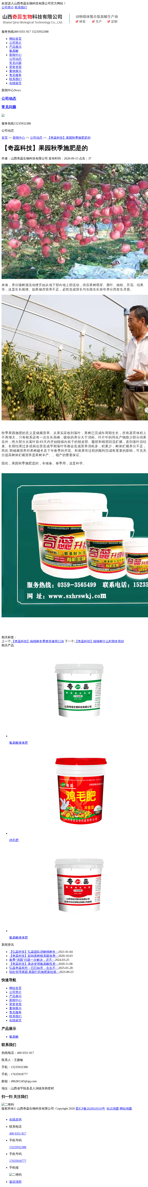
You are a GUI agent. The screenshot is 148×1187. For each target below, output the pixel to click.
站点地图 (113, 1108)
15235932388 (17, 1147)
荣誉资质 (15, 67)
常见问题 (15, 63)
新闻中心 (15, 54)
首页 (5, 137)
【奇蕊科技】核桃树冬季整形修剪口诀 (38, 641)
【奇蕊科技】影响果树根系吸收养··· (33, 955)
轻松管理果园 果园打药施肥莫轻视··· (34, 972)
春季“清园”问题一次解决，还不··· (32, 959)
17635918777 (17, 1160)
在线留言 (15, 83)
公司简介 (8, 7)
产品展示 (15, 46)
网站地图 (126, 1108)
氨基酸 (13, 50)
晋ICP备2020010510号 (90, 1108)
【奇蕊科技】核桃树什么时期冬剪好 (99, 641)
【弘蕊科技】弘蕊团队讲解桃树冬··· (33, 951)
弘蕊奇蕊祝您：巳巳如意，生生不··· (33, 968)
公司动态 (15, 59)
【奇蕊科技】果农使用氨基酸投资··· (33, 963)
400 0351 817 (17, 1133)
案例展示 (15, 71)
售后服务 (15, 75)
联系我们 (21, 7)
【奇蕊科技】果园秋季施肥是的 (69, 137)
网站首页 (15, 38)
